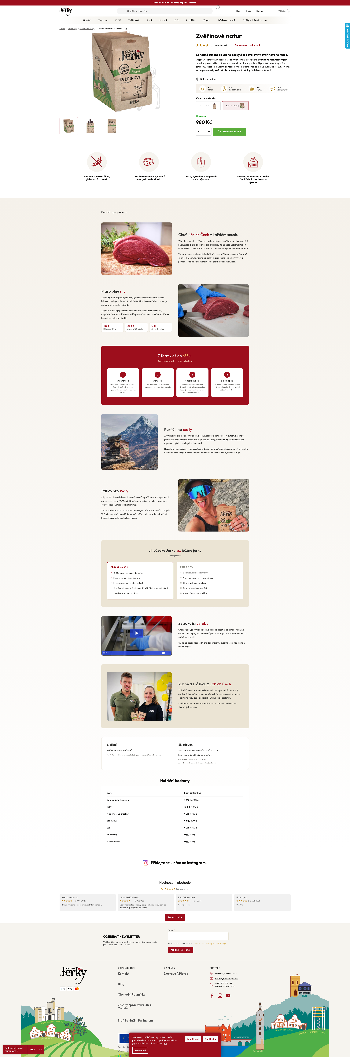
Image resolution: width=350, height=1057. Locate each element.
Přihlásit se (181, 950)
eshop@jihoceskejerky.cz (226, 978)
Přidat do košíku (232, 131)
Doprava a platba (176, 973)
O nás (248, 11)
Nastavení (140, 1050)
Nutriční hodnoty (209, 79)
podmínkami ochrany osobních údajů (210, 943)
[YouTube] (228, 995)
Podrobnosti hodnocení (247, 45)
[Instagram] (220, 995)
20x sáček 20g (232, 105)
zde (165, 1043)
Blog (238, 11)
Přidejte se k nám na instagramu (179, 862)
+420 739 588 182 (223, 983)
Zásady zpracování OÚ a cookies (135, 1006)
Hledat (221, 8)
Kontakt (259, 11)
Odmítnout (193, 1039)
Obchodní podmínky (131, 994)
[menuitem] (86, 20)
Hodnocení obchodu (175, 882)
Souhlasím (210, 1039)
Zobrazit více (175, 917)
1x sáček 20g (205, 105)
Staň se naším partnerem (135, 1020)
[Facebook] (212, 995)
